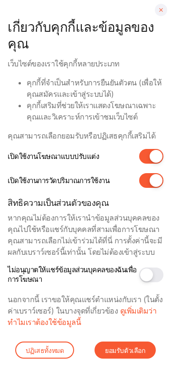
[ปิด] (161, 10)
